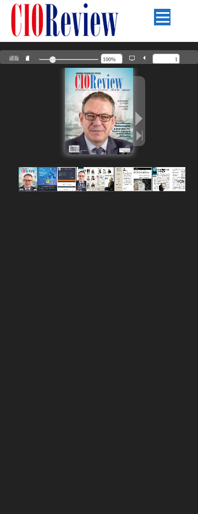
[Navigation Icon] (162, 17)
